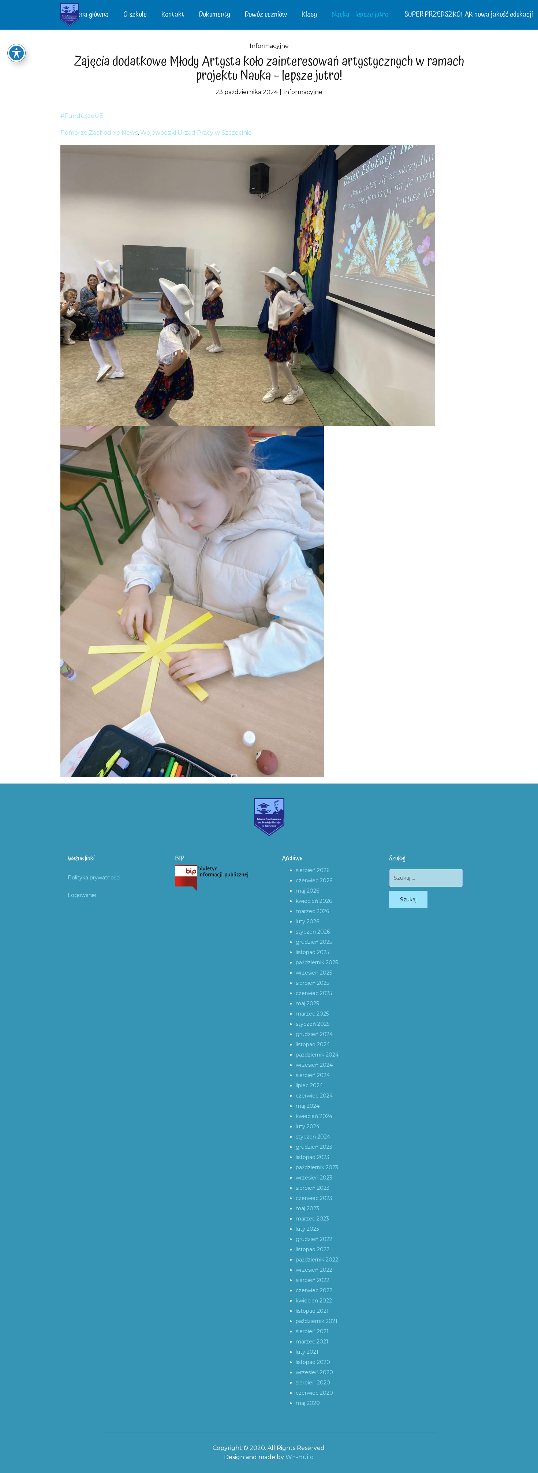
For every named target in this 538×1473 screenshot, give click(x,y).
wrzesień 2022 (314, 1270)
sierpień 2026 (312, 870)
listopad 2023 (312, 1157)
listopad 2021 (312, 1311)
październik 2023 (317, 1167)
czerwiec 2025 (314, 993)
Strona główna (88, 14)
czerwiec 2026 (314, 880)
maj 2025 (307, 1003)
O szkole (135, 14)
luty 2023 (307, 1229)
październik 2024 (317, 1054)
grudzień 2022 (314, 1239)
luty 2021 (307, 1352)
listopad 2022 (312, 1249)
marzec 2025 (312, 1013)
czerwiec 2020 (314, 1393)
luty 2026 (307, 921)
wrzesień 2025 (314, 972)
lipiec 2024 (309, 1085)
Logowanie (82, 895)
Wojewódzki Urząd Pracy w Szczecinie (196, 132)
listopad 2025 (312, 952)
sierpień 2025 (312, 983)
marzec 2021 (312, 1341)
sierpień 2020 (313, 1382)
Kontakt (172, 14)
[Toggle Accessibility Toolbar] (16, 53)
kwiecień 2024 (314, 1116)
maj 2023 (307, 1208)
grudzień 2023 (314, 1147)
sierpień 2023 (312, 1188)
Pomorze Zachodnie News (99, 132)
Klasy (309, 14)
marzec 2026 (312, 911)
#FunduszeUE (81, 115)
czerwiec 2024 (314, 1095)
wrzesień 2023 (314, 1177)
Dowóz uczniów (266, 14)
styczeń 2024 (313, 1136)
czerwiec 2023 (314, 1198)
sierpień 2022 (312, 1280)
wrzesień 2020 (314, 1372)
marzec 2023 (312, 1218)
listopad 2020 (313, 1362)
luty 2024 (308, 1126)
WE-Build (299, 1457)
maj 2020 (308, 1403)
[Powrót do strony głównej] (69, 14)
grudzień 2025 (314, 942)
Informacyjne (269, 45)
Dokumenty (214, 14)
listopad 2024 (313, 1044)
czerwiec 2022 (314, 1290)
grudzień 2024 (314, 1034)
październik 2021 (316, 1321)
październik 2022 (317, 1259)
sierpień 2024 (313, 1075)
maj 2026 (307, 890)
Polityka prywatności (94, 877)
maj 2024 (308, 1106)
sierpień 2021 (312, 1331)
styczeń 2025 (312, 1024)
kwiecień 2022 (314, 1300)
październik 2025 (317, 962)
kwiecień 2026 (314, 901)
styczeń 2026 (313, 931)
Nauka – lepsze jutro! (361, 14)
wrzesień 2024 (314, 1065)
